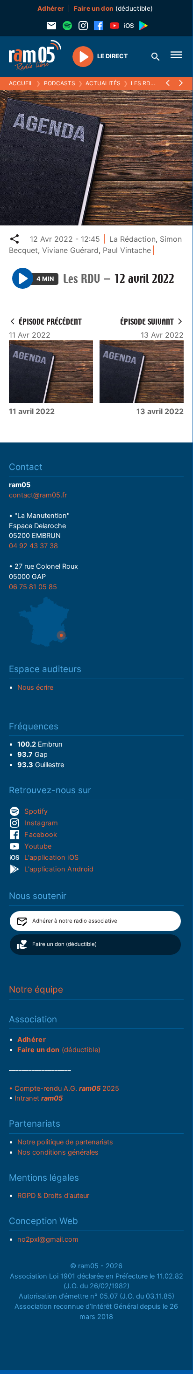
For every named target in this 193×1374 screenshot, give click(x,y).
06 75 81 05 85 (33, 587)
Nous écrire (35, 687)
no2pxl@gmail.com (48, 1239)
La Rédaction (132, 239)
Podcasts (59, 83)
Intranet (38, 1098)
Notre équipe (36, 989)
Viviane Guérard (70, 250)
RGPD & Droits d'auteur (53, 1195)
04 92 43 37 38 (33, 546)
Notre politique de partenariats (65, 1142)
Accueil (21, 83)
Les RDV (142, 83)
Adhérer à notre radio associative (74, 921)
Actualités (103, 83)
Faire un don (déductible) (64, 944)
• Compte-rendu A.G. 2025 (64, 1088)
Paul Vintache (127, 250)
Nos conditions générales (58, 1152)
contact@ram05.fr (38, 495)
